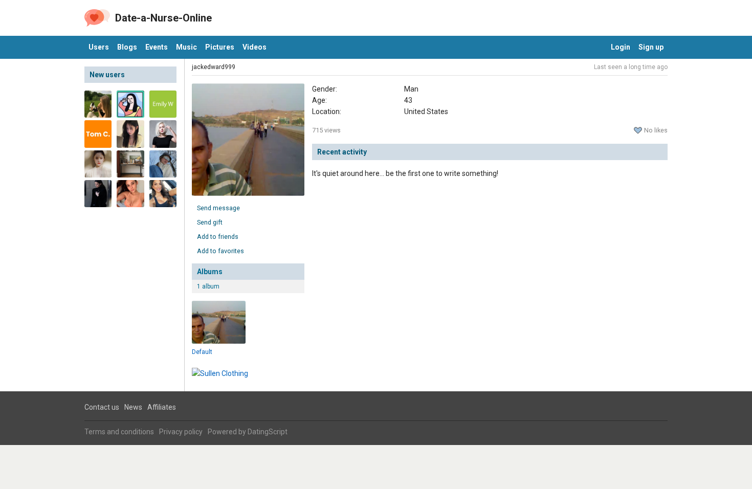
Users (99, 47)
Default (202, 351)
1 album (208, 286)
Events (156, 47)
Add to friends (217, 236)
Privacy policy (181, 432)
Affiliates (161, 407)
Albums (210, 272)
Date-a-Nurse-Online (163, 18)
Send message (218, 208)
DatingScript (267, 432)
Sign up (650, 47)
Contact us (101, 407)
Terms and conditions (119, 432)
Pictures (219, 47)
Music (186, 47)
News (133, 407)
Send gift (210, 222)
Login (620, 47)
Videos (254, 47)
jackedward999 (213, 67)
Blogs (127, 47)
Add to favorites (220, 251)
